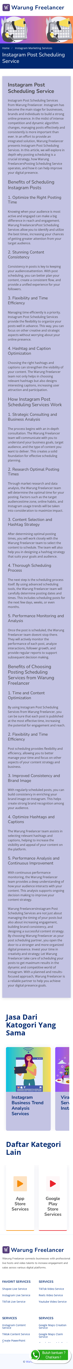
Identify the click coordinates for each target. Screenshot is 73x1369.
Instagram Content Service (14, 1326)
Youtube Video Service (53, 1301)
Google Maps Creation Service (52, 1326)
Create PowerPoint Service (13, 1342)
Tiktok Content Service (16, 1334)
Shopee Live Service (14, 1289)
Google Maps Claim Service (51, 1335)
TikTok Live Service (13, 1301)
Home (6, 48)
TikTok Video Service (51, 1289)
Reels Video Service (51, 1295)
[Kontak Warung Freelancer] (50, 1355)
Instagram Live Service (16, 1295)
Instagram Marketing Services (33, 48)
